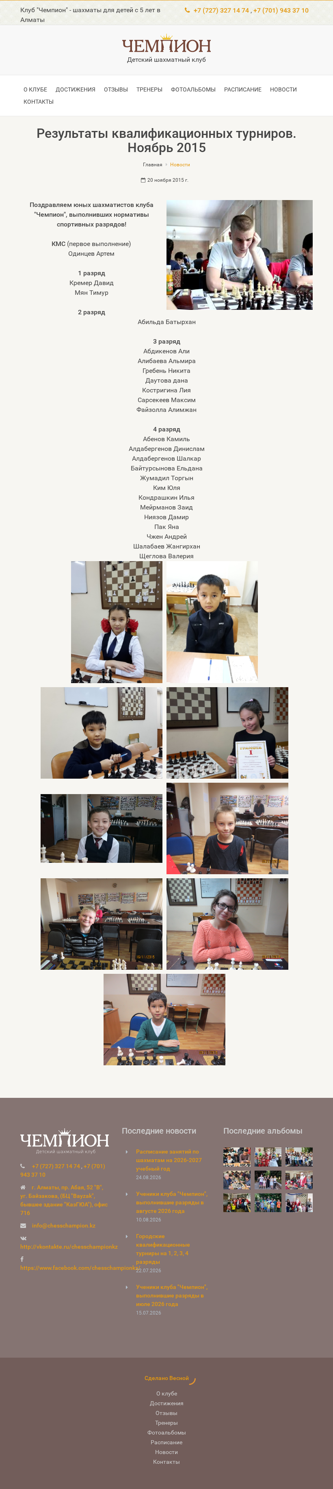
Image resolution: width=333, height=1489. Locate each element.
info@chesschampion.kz (63, 1225)
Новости (283, 89)
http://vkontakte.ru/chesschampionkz (69, 1246)
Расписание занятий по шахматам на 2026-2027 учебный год (169, 1160)
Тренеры (149, 89)
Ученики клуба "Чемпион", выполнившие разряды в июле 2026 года (172, 1295)
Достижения (75, 89)
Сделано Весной (167, 1378)
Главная (152, 165)
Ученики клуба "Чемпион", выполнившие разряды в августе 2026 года (172, 1202)
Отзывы (116, 89)
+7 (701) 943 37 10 (281, 10)
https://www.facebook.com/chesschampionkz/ (80, 1268)
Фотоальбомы (193, 89)
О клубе (35, 89)
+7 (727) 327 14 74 (221, 10)
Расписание (243, 89)
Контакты (39, 101)
